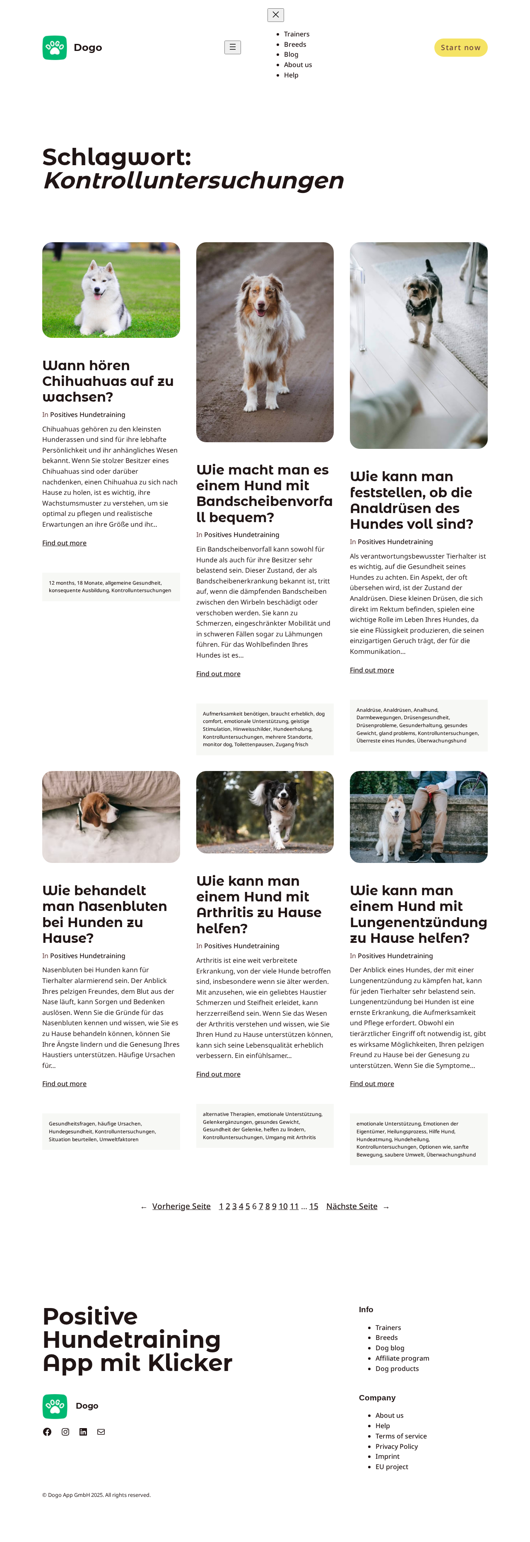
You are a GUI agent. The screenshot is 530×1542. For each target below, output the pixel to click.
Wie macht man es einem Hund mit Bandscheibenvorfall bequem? (264, 493)
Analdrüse (369, 709)
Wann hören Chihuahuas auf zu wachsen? (108, 381)
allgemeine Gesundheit (133, 582)
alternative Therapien (229, 1114)
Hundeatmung (374, 1139)
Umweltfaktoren (119, 1139)
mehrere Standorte (288, 736)
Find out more (64, 542)
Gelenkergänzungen (227, 1121)
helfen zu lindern (284, 1129)
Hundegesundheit (70, 1131)
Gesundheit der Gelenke (232, 1129)
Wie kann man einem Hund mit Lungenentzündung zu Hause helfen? (418, 914)
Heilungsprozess (406, 1131)
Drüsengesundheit (426, 717)
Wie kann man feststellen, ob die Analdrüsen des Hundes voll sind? (412, 500)
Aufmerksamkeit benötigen (235, 713)
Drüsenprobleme (377, 725)
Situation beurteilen (73, 1139)
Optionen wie (435, 1146)
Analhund (425, 709)
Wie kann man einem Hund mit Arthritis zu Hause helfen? (259, 905)
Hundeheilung (411, 1139)
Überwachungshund (441, 740)
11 (294, 1206)
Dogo (88, 47)
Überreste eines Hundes (385, 740)
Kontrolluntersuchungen (141, 590)
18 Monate (90, 582)
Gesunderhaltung (420, 725)
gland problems (397, 733)
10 (283, 1206)
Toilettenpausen (253, 744)
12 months (62, 582)
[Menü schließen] (275, 15)
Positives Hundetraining (87, 414)
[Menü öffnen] (232, 47)
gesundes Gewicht (277, 1121)
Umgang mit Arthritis (290, 1137)
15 (313, 1206)
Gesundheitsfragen (72, 1123)
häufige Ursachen (119, 1123)
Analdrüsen (397, 709)
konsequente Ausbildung (79, 590)
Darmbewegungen (379, 717)
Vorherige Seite (175, 1206)
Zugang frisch (292, 744)
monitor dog (217, 744)
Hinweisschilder (252, 728)
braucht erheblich (292, 713)
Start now (461, 47)
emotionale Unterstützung (256, 721)
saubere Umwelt (404, 1154)
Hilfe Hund (441, 1131)
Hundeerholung (292, 728)
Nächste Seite (358, 1206)
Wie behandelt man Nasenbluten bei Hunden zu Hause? (104, 914)
